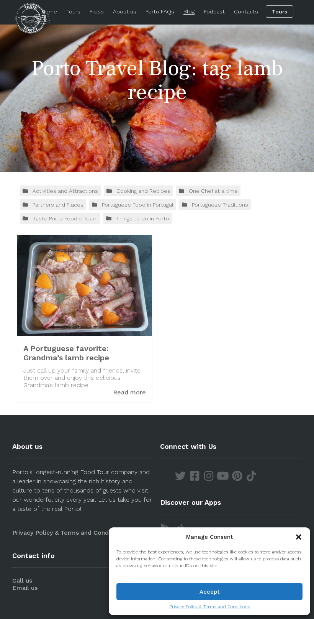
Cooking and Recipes (143, 191)
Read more (129, 392)
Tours (73, 11)
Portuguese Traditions (220, 205)
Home (49, 11)
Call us (22, 580)
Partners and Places (58, 205)
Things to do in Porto (142, 218)
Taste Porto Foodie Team (65, 218)
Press (97, 11)
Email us (25, 587)
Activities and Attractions (65, 191)
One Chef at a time (213, 191)
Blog (189, 11)
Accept (210, 591)
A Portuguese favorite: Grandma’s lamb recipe (66, 353)
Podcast (214, 11)
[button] (299, 537)
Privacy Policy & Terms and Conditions (209, 606)
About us (124, 11)
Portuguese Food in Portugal (137, 205)
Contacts (246, 11)
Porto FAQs (160, 11)
